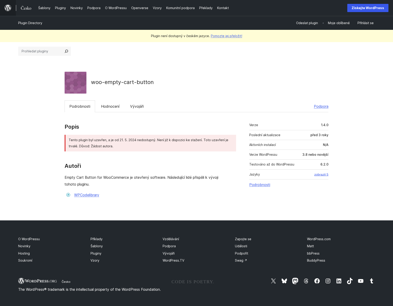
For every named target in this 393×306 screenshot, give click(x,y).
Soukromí (25, 260)
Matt (310, 246)
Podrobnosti (79, 106)
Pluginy (96, 253)
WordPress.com (319, 239)
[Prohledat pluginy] (66, 51)
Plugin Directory (30, 23)
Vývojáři (137, 106)
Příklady (97, 239)
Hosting (24, 253)
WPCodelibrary (86, 195)
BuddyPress (316, 260)
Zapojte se (243, 239)
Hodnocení (110, 106)
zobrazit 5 (321, 174)
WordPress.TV (173, 260)
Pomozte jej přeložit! (226, 36)
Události (241, 246)
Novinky (24, 246)
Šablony (97, 246)
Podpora (321, 106)
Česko (66, 281)
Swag (241, 260)
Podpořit (241, 253)
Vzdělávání (171, 239)
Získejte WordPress (368, 8)
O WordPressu (29, 239)
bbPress (313, 253)
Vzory (95, 260)
